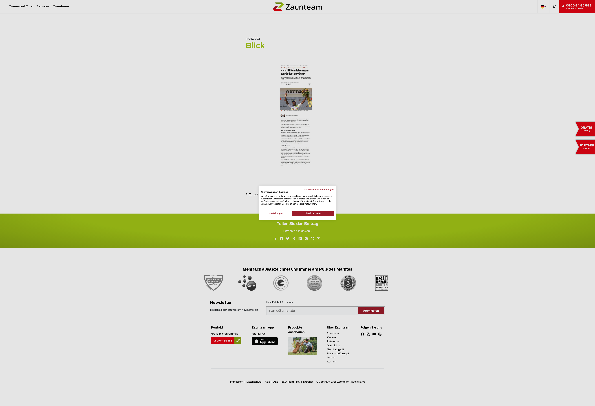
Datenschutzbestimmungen (319, 190)
